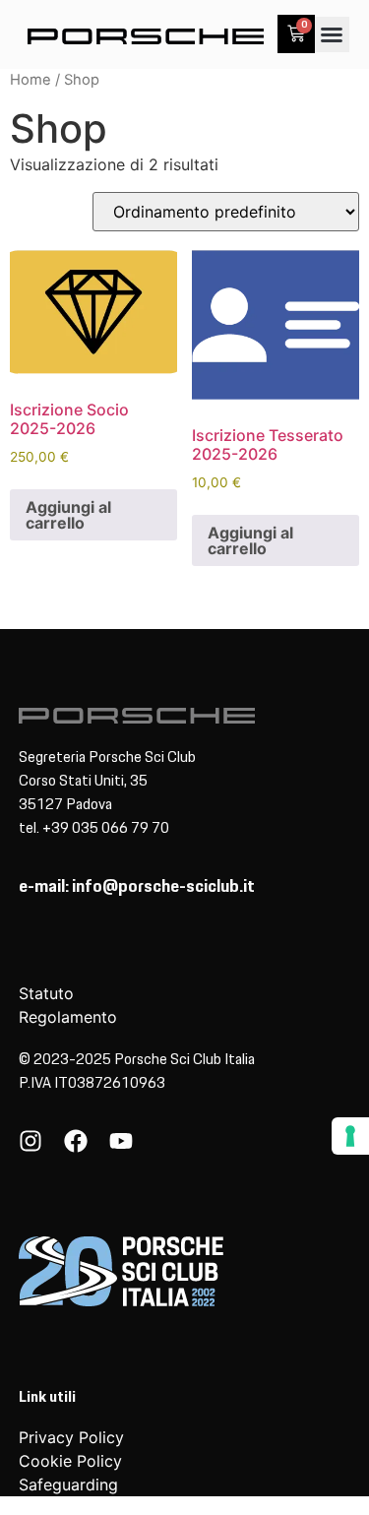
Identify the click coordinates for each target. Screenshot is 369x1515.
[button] (331, 34)
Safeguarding (68, 1484)
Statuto (46, 993)
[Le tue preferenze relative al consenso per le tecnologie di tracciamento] (350, 1136)
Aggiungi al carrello (68, 515)
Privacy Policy (71, 1437)
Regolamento (68, 1017)
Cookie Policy (70, 1461)
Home (30, 80)
